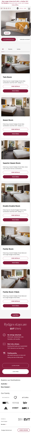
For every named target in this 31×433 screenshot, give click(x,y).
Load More (16, 315)
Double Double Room (11, 206)
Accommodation (8, 39)
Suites (18, 49)
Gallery (7, 33)
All (3, 49)
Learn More (15, 365)
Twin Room (7, 77)
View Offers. (15, 4)
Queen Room (8, 120)
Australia (4, 384)
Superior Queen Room (12, 163)
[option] (15, 3)
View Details (15, 86)
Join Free (15, 371)
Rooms (10, 49)
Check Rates (15, 91)
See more (3, 424)
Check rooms (23, 430)
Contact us (3, 418)
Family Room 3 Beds (11, 292)
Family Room (8, 249)
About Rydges (4, 421)
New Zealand (5, 387)
